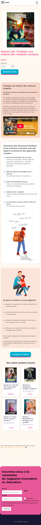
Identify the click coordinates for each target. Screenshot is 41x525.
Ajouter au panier (10, 72)
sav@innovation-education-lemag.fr (13, 447)
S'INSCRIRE (6, 509)
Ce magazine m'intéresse (20, 354)
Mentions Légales (22, 521)
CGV (14, 521)
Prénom (4, 489)
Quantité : (4, 63)
